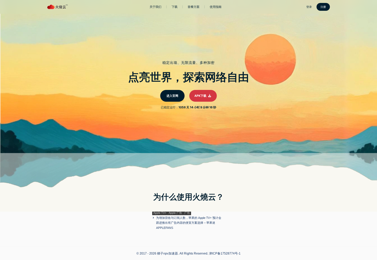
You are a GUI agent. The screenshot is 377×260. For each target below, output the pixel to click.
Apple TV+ (159, 212)
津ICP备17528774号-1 (225, 253)
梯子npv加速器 (167, 253)
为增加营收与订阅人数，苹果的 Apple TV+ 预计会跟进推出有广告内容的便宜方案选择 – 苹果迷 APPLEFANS (188, 222)
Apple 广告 (175, 212)
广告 (187, 212)
